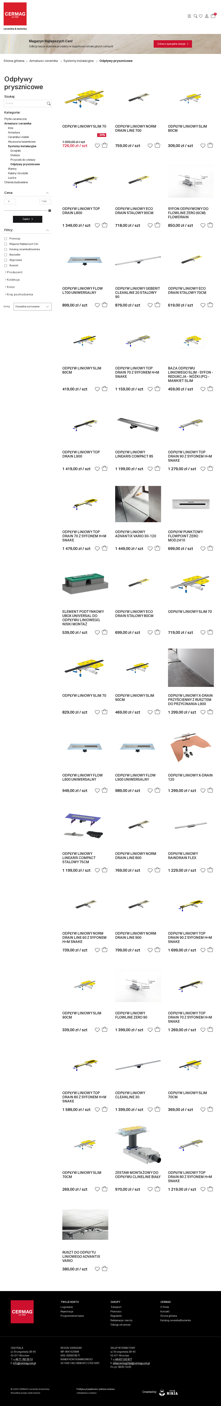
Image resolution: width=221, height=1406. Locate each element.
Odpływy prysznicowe (116, 61)
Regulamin (116, 1316)
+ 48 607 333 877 (122, 1359)
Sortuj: (7, 307)
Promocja (14, 239)
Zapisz (26, 219)
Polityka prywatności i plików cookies (96, 1389)
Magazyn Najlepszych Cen (23, 244)
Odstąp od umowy (120, 1325)
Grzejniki (15, 151)
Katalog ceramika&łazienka (24, 249)
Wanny (12, 169)
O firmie (164, 1307)
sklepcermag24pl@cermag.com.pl (131, 1363)
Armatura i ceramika (43, 61)
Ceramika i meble (18, 137)
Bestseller (15, 255)
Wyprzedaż (15, 260)
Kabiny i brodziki (18, 173)
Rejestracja (67, 1311)
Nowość (13, 265)
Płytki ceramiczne (15, 119)
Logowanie (67, 1307)
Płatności (115, 1311)
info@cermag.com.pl (24, 1363)
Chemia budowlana (16, 182)
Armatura (14, 132)
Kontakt (165, 1311)
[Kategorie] (189, 16)
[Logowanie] (206, 16)
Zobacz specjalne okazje (171, 44)
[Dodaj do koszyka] (104, 146)
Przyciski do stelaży (22, 160)
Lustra (12, 178)
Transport (116, 1307)
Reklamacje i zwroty (121, 1320)
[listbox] (32, 306)
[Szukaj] (48, 103)
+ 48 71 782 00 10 (23, 1359)
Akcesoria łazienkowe (22, 142)
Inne (10, 128)
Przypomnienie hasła (72, 1316)
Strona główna (14, 61)
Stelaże (15, 155)
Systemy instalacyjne (79, 61)
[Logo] (28, 16)
